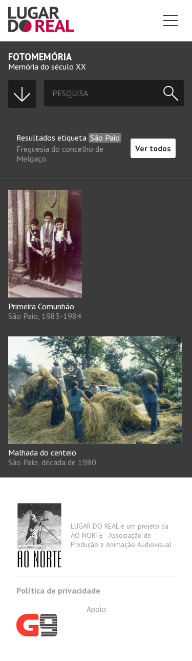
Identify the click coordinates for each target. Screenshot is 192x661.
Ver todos (153, 148)
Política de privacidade (58, 590)
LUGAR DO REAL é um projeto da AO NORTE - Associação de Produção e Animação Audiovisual (121, 535)
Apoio (96, 609)
